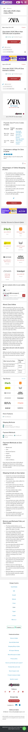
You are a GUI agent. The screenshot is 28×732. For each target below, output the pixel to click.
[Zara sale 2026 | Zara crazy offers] (14, 104)
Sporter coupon (14, 679)
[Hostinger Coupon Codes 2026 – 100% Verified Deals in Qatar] (7, 257)
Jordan (14, 615)
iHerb (7, 234)
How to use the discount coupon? (14, 662)
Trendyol (20, 276)
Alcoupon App (14, 697)
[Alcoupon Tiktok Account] (18, 692)
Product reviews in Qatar (14, 675)
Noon (7, 248)
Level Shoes (20, 249)
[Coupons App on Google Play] (16, 705)
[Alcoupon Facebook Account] (14, 692)
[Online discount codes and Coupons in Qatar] (4, 8)
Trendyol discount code (14, 667)
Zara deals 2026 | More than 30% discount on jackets (19, 134)
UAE (14, 591)
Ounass (7, 279)
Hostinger (7, 263)
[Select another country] (18, 2)
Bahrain (14, 599)
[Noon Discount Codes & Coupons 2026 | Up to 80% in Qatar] (7, 243)
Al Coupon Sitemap (14, 650)
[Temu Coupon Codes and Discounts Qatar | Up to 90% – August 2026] (21, 229)
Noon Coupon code (14, 671)
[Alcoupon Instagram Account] (5, 692)
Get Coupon (14, 41)
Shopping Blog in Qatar (14, 646)
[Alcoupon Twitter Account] (9, 692)
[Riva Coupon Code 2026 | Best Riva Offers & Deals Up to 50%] (8, 403)
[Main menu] (25, 2)
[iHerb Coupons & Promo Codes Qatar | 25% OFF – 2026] (7, 229)
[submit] (23, 295)
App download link (14, 700)
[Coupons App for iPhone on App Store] (20, 705)
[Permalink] (3, 47)
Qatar (14, 607)
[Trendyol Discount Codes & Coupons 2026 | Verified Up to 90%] (21, 271)
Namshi (20, 262)
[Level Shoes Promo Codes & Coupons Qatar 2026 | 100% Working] (21, 243)
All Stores (9, 8)
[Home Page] (6, 2)
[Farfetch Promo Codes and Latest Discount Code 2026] (20, 408)
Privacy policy (14, 658)
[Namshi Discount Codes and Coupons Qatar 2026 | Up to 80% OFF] (21, 257)
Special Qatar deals (14, 642)
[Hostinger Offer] (14, 58)
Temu (21, 235)
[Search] (22, 2)
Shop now (14, 203)
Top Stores (6, 378)
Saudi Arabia (14, 586)
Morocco (14, 619)
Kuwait (14, 595)
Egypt (14, 611)
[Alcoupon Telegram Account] (23, 692)
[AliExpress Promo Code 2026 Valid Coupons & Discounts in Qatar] (20, 403)
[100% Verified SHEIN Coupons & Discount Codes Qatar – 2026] (8, 408)
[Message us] (24, 728)
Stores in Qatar (14, 638)
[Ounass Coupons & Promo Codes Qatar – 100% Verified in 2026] (7, 271)
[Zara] (14, 20)
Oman (14, 603)
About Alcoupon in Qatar (14, 654)
